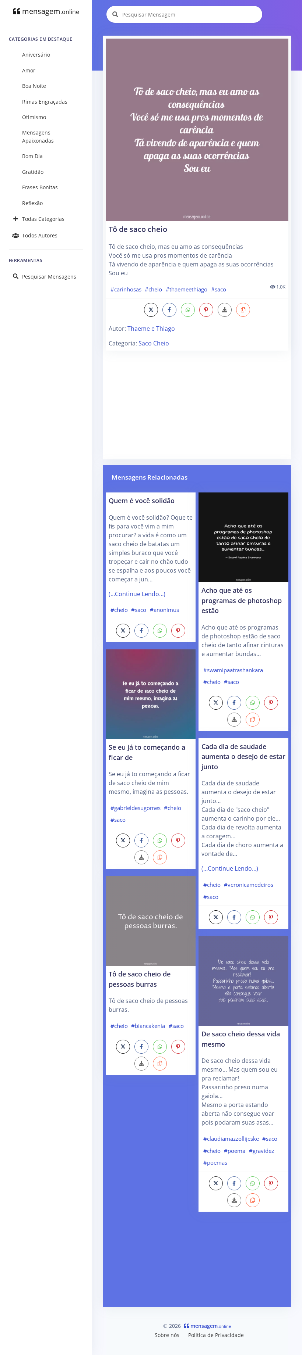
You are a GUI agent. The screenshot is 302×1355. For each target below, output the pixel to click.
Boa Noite (34, 85)
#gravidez (261, 1150)
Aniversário (36, 54)
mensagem (49, 11)
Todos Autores (39, 235)
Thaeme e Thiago (151, 329)
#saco (218, 289)
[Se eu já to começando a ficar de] (151, 693)
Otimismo (34, 117)
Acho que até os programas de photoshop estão (241, 600)
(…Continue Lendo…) (137, 594)
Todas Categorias (43, 218)
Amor (28, 70)
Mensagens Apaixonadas (38, 136)
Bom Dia (32, 156)
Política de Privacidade (216, 1334)
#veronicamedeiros (248, 884)
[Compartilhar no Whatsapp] (188, 310)
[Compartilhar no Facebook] (169, 310)
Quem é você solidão (142, 500)
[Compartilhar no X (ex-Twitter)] (151, 310)
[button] (243, 310)
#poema (234, 1150)
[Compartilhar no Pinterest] (206, 310)
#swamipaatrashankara (233, 670)
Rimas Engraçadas (44, 101)
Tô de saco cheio (138, 229)
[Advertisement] (197, 405)
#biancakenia (148, 1025)
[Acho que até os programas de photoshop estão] (243, 537)
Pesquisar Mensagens (49, 276)
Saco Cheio (153, 343)
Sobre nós (167, 1334)
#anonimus (164, 609)
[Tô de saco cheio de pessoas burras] (151, 920)
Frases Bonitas (40, 187)
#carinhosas (125, 289)
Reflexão (32, 203)
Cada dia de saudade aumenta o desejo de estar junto (243, 756)
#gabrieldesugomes (135, 807)
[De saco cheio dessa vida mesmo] (243, 980)
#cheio (153, 289)
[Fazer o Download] (197, 130)
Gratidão (32, 171)
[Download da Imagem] (225, 310)
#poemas (215, 1162)
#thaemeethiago (186, 289)
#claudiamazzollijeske (231, 1138)
